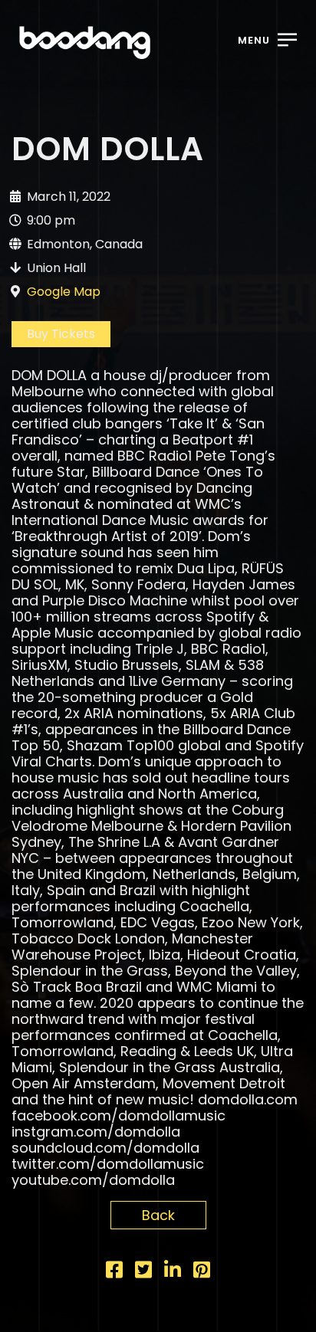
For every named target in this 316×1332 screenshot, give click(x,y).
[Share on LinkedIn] (172, 1271)
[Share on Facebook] (114, 1271)
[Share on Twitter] (143, 1271)
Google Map (63, 291)
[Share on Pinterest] (201, 1271)
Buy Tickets (61, 334)
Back (158, 1215)
